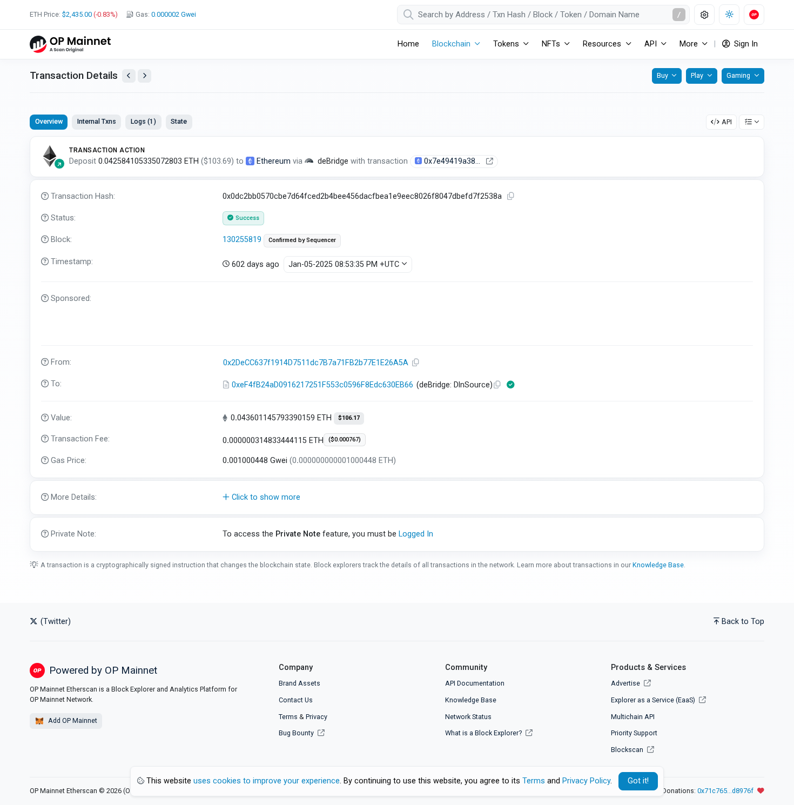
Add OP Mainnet (71, 720)
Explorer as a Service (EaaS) (654, 700)
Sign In (745, 44)
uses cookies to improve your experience (266, 781)
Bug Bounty (296, 733)
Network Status (468, 717)
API (727, 122)
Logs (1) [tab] (143, 121)
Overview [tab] (49, 121)
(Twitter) (54, 621)
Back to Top (743, 621)
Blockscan (628, 750)
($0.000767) (344, 439)
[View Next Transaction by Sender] (144, 76)
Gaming (738, 75)
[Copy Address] (416, 362)
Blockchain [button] (451, 44)
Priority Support (634, 733)
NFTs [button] (551, 44)
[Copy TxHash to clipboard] (511, 196)
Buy (662, 75)
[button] (397, 497)
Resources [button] (602, 44)
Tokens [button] (506, 44)
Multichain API (633, 717)
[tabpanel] (397, 343)
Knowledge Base (658, 565)
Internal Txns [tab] (96, 121)
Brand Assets (299, 683)
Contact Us (296, 700)
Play (697, 75)
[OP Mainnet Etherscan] (70, 44)
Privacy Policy (586, 781)
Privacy (316, 717)
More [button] (688, 44)
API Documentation (474, 683)
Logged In (416, 534)
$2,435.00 (77, 14)
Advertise (626, 683)
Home (408, 44)
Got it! (638, 781)
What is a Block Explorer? (484, 733)
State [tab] (179, 121)
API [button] (650, 44)
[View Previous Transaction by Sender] (129, 76)
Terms (288, 717)
